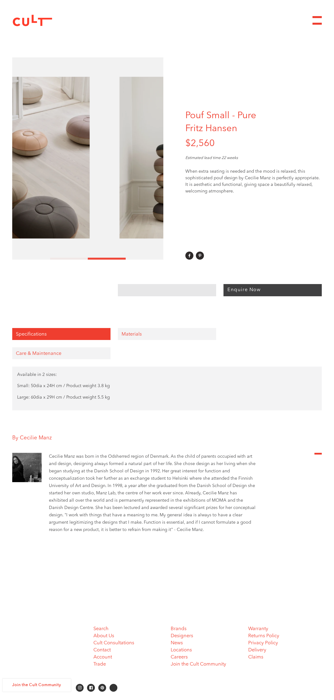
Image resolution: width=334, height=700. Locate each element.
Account (102, 657)
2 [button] (69, 259)
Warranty (258, 628)
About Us (103, 636)
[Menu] (317, 20)
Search (101, 628)
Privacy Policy (263, 643)
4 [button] (145, 259)
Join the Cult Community (198, 664)
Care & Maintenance (38, 353)
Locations (181, 650)
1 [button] (31, 259)
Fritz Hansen (211, 128)
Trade (99, 664)
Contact (102, 650)
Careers (179, 657)
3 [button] (107, 259)
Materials (132, 334)
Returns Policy (263, 636)
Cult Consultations (113, 643)
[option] (87, 158)
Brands (179, 628)
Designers (182, 636)
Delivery (257, 650)
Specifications (31, 334)
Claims (255, 657)
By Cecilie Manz (32, 438)
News (177, 643)
